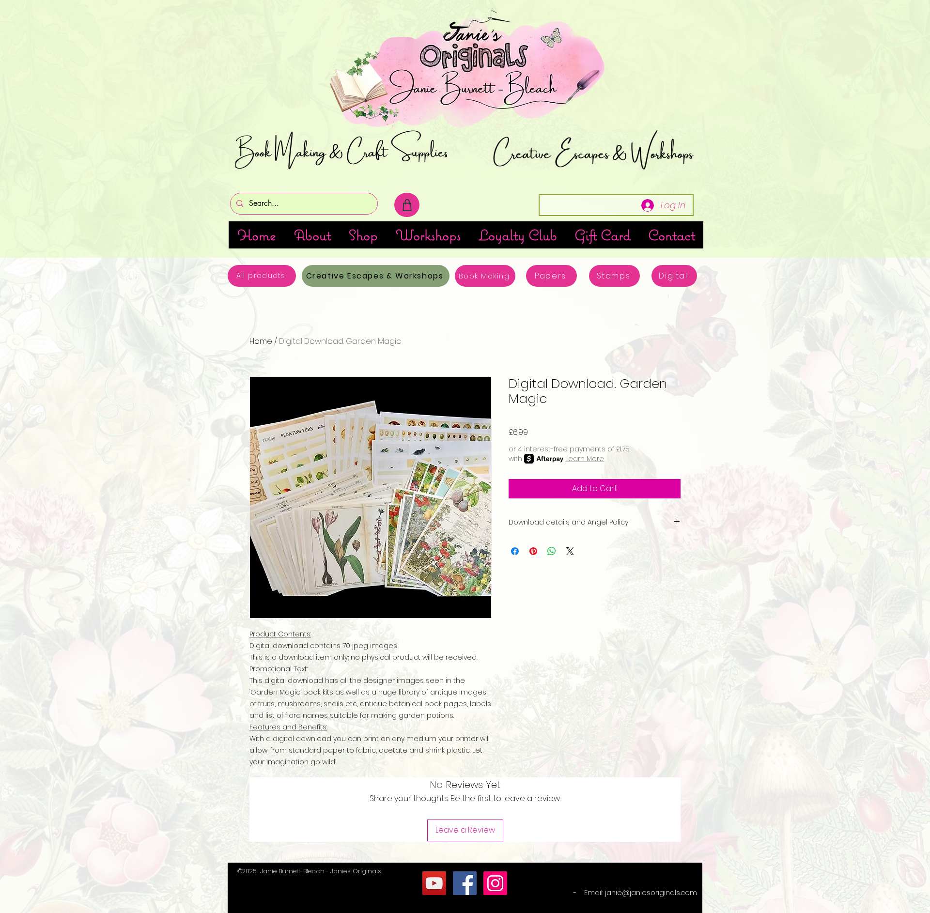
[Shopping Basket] (406, 205)
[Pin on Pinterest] (533, 551)
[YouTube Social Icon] (434, 883)
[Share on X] (570, 551)
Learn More (584, 459)
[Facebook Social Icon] (465, 883)
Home (260, 341)
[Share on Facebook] (515, 551)
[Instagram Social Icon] (495, 883)
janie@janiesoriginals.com (651, 893)
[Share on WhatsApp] (552, 551)
